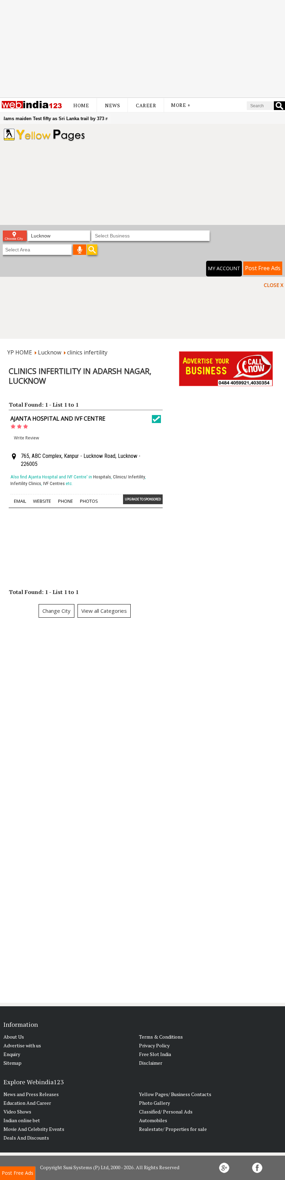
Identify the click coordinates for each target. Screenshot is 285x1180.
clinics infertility (87, 352)
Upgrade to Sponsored (143, 499)
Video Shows (17, 1111)
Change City (56, 610)
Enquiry (11, 1054)
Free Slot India (155, 1054)
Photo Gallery (154, 1103)
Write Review (26, 438)
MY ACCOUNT (224, 268)
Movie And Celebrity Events (33, 1129)
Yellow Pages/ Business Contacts (175, 1094)
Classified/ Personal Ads (166, 1111)
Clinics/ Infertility (129, 476)
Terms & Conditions (161, 1036)
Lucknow (49, 352)
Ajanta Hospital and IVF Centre (57, 418)
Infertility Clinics (25, 483)
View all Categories (104, 610)
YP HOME (19, 352)
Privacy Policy (154, 1045)
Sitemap (12, 1063)
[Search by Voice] (79, 249)
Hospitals (102, 476)
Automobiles (153, 1120)
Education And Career (27, 1103)
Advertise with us (22, 1045)
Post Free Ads (262, 268)
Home (81, 105)
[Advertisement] (142, 48)
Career (146, 105)
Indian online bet (21, 1120)
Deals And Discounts (26, 1137)
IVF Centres (54, 483)
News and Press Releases (31, 1094)
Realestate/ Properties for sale (173, 1129)
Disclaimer (150, 1063)
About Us (13, 1036)
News (112, 105)
